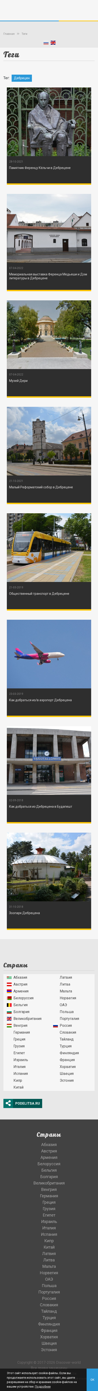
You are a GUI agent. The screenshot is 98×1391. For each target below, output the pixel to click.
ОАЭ (63, 1005)
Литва (65, 984)
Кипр (17, 1080)
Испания (20, 1073)
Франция (67, 1060)
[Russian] (46, 43)
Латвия (66, 977)
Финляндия (69, 1053)
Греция (19, 1039)
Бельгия (20, 1005)
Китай (18, 1087)
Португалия (69, 1018)
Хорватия (68, 1067)
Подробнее (43, 1386)
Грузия (19, 1046)
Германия (21, 1032)
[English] (53, 43)
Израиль (20, 1060)
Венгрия (20, 1025)
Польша (67, 1012)
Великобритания (27, 1018)
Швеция (67, 1073)
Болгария (21, 1012)
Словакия (68, 1032)
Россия (66, 1025)
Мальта (66, 991)
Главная (9, 33)
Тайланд (67, 1039)
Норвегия (68, 998)
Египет (19, 1053)
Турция (66, 1046)
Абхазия (20, 977)
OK (92, 1379)
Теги (24, 33)
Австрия (20, 984)
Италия (19, 1067)
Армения (20, 991)
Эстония (67, 1080)
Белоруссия (23, 998)
